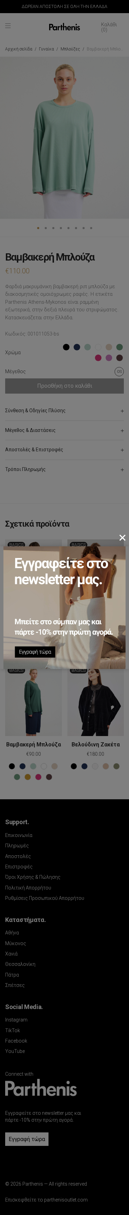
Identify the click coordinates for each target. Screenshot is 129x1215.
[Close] (122, 537)
